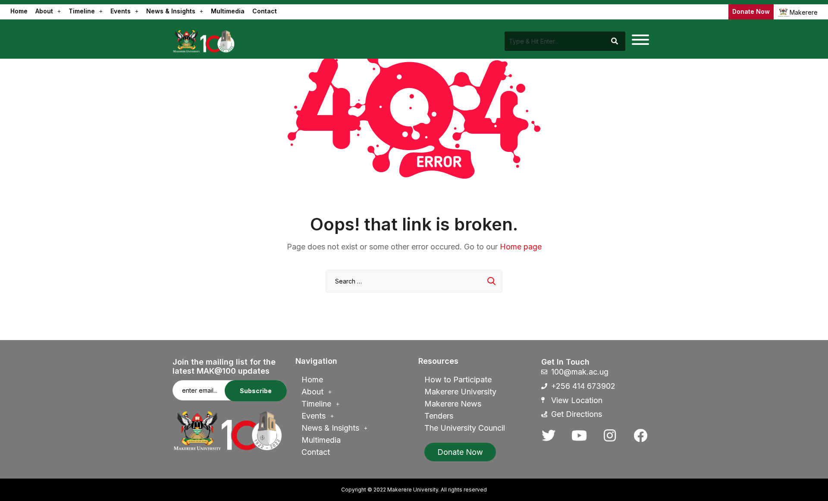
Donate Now (751, 11)
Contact (264, 11)
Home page (521, 246)
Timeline (82, 11)
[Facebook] (640, 435)
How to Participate (458, 379)
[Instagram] (609, 435)
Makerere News (452, 403)
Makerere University (460, 391)
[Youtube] (579, 435)
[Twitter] (548, 435)
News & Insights (170, 11)
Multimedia (228, 11)
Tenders (438, 415)
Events (120, 11)
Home (19, 11)
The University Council (464, 427)
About (44, 11)
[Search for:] (414, 280)
